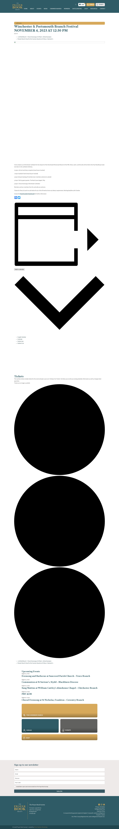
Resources (93, 8)
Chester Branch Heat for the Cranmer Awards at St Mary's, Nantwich (35, 39)
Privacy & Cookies (100, 807)
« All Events (19, 23)
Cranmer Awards (55, 8)
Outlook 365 (20, 341)
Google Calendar (21, 337)
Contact (102, 8)
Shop (86, 8)
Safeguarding (77, 8)
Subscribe (59, 791)
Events (39, 8)
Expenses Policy (101, 811)
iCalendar (19, 339)
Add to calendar (19, 269)
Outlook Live (20, 343)
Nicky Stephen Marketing (40, 827)
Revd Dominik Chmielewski (27, 193)
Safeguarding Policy (100, 809)
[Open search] (76, 4)
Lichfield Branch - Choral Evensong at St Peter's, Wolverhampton (34, 37)
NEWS (45, 8)
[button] (81, 4)
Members (67, 8)
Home (25, 8)
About (32, 8)
